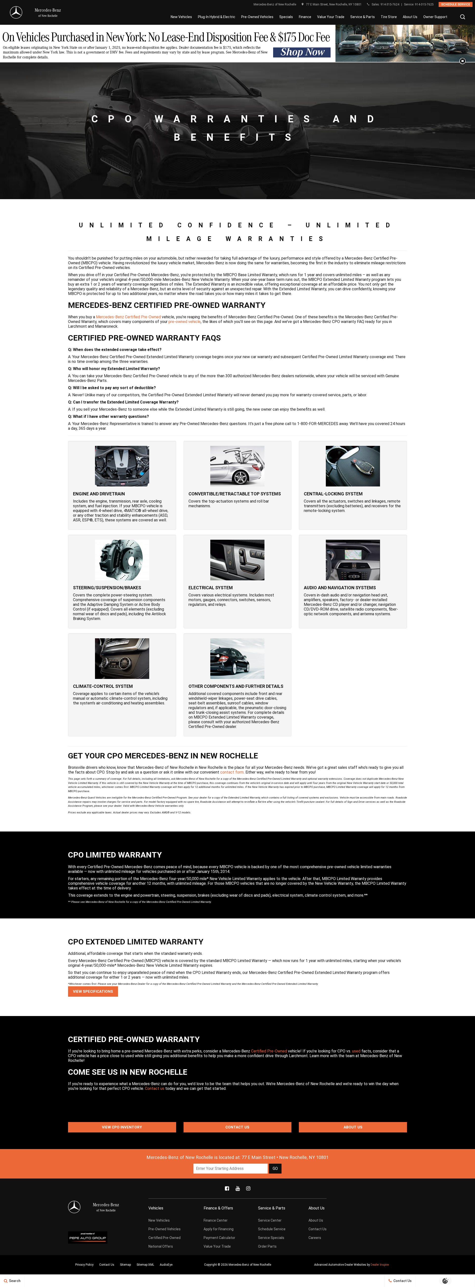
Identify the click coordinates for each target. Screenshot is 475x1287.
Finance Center (216, 1220)
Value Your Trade (330, 17)
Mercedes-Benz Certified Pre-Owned (128, 317)
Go (275, 1168)
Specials (286, 17)
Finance (305, 17)
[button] (462, 17)
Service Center (270, 1220)
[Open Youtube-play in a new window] (237, 1188)
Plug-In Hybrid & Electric (216, 17)
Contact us (154, 1088)
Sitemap (125, 1264)
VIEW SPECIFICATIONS (93, 991)
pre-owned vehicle (184, 321)
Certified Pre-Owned (269, 1051)
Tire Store (389, 17)
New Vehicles (181, 17)
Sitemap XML (145, 1264)
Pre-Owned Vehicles (257, 17)
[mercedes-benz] (16, 12)
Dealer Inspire (380, 1264)
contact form (232, 772)
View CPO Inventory (122, 1127)
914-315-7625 (424, 4)
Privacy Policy (84, 1264)
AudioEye (166, 1264)
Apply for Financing (219, 1229)
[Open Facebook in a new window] (227, 1188)
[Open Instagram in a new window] (248, 1188)
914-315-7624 (389, 4)
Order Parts (267, 1246)
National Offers (160, 1246)
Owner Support (435, 17)
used (356, 1051)
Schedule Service (455, 4)
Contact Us (237, 1127)
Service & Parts (362, 17)
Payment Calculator (219, 1238)
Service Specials (271, 1238)
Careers (315, 1238)
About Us (410, 17)
